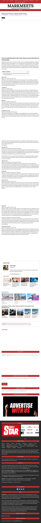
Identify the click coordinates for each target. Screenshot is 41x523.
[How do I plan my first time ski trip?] (33, 297)
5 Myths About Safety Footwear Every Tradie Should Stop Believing (24, 284)
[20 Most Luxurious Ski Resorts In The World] (20, 297)
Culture (26, 14)
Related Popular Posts (8, 74)
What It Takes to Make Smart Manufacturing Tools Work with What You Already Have (34, 285)
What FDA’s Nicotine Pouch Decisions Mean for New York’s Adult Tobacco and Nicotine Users (16, 285)
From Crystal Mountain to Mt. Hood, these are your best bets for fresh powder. (16, 73)
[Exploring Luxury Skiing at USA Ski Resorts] (7, 297)
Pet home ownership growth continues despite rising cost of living (18, 323)
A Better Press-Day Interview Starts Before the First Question (7, 284)
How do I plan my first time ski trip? (33, 300)
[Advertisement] (21, 121)
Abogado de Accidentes (6, 515)
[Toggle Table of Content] (27, 72)
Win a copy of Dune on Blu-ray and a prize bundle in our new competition (18, 324)
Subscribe (4, 384)
